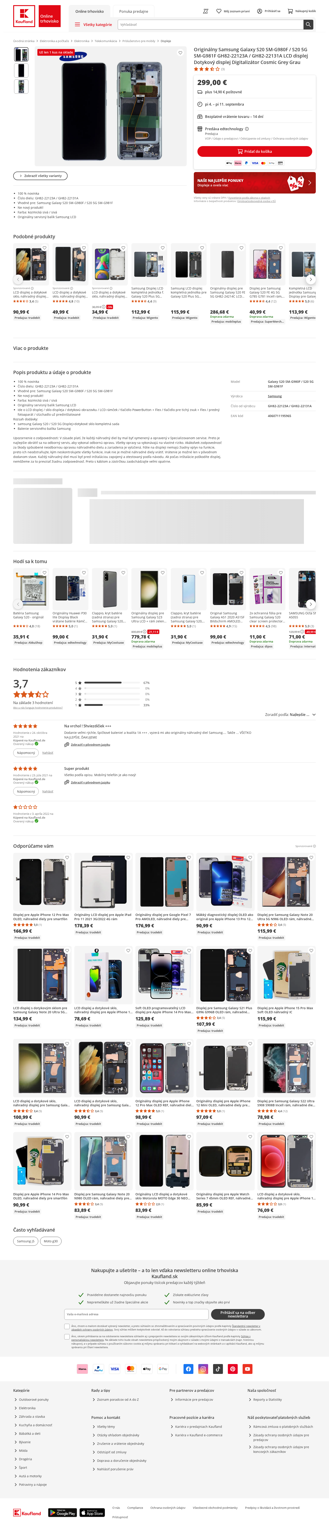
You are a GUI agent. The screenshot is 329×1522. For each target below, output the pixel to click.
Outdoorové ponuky (34, 1399)
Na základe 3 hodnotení (33, 703)
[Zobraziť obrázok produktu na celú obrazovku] (111, 106)
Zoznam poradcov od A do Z (118, 1399)
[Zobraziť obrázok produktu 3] (21, 86)
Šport (23, 1467)
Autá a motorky (30, 1476)
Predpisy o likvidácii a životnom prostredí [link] (272, 1508)
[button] (112, 682)
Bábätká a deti (30, 1433)
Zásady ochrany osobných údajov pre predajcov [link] (281, 1437)
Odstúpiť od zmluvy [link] (111, 1452)
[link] (133, 11)
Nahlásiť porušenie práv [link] (115, 1469)
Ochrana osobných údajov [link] (168, 1508)
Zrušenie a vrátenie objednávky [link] (120, 1443)
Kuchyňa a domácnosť (35, 1425)
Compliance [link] (135, 1508)
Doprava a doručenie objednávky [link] (121, 1460)
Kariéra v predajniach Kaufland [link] (198, 1426)
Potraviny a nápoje (33, 1484)
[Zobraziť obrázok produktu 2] (21, 70)
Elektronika (27, 1408)
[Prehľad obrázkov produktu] (21, 106)
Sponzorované (21, 288)
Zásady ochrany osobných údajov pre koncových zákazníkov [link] (281, 1449)
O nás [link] (116, 1508)
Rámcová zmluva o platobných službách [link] (283, 1426)
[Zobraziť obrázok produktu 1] (21, 54)
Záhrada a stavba (32, 1416)
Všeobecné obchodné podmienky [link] (215, 1508)
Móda (23, 1450)
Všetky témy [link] (106, 1426)
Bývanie (25, 1442)
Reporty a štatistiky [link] (267, 1399)
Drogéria (25, 1459)
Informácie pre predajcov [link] (194, 1399)
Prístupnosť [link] (120, 1517)
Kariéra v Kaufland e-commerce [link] (198, 1435)
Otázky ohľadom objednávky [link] (118, 1435)
